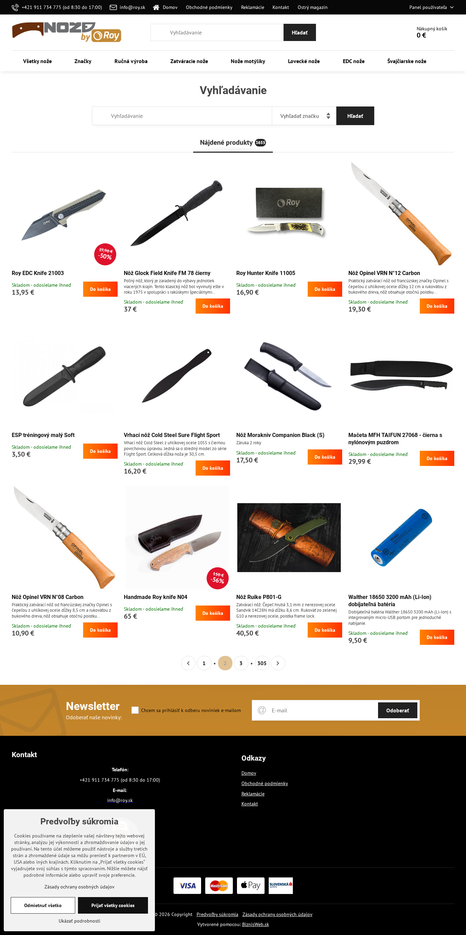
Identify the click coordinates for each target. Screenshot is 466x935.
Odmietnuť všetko (43, 905)
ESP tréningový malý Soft (43, 435)
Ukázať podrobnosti (79, 921)
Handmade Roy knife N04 (155, 597)
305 (262, 663)
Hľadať (300, 32)
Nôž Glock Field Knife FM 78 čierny (167, 273)
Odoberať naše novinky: (94, 717)
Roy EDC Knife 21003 (38, 273)
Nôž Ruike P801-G (258, 597)
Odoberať (397, 710)
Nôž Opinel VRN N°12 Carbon (384, 273)
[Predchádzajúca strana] (188, 663)
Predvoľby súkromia (217, 914)
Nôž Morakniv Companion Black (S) (280, 435)
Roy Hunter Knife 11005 (265, 273)
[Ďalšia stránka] (278, 663)
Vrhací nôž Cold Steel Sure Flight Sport (172, 435)
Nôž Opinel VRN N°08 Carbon (47, 597)
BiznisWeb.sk (255, 924)
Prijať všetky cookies (113, 905)
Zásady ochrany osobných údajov (277, 914)
